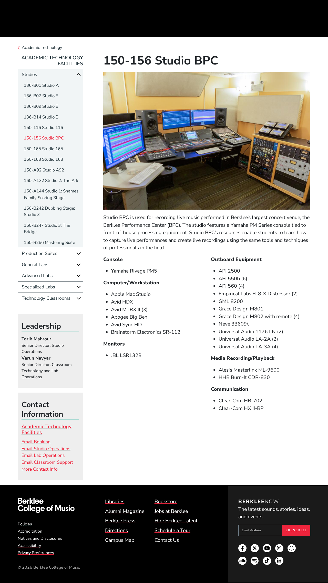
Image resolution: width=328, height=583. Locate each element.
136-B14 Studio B (41, 117)
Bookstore (166, 501)
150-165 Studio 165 (43, 149)
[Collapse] (78, 74)
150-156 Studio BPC (44, 138)
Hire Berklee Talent (176, 520)
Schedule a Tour (172, 530)
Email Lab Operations (43, 455)
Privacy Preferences (36, 553)
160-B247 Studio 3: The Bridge (47, 228)
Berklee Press (120, 520)
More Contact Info (40, 469)
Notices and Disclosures (40, 538)
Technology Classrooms (46, 298)
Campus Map (119, 540)
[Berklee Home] (46, 505)
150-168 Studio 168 (43, 159)
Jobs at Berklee (171, 511)
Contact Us (167, 540)
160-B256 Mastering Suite (49, 242)
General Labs (35, 265)
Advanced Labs (37, 276)
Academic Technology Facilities (52, 60)
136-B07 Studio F (41, 96)
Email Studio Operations (46, 449)
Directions (116, 530)
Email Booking (36, 442)
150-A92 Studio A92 (44, 170)
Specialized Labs (38, 287)
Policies (25, 524)
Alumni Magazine (124, 511)
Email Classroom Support (47, 462)
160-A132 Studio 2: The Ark (51, 180)
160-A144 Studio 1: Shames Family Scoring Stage (51, 194)
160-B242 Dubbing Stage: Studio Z (49, 211)
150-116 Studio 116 (43, 128)
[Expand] (78, 253)
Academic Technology (42, 47)
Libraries (114, 501)
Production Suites (39, 253)
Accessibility (29, 545)
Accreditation (30, 531)
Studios (29, 74)
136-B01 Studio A (41, 85)
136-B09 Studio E (41, 106)
